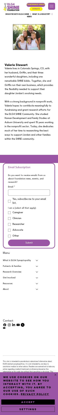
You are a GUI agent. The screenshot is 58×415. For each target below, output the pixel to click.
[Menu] (51, 6)
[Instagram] (9, 325)
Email (11, 187)
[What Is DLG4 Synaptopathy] (37, 260)
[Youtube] (18, 325)
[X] (22, 325)
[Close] (53, 377)
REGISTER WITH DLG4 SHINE (17, 14)
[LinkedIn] (13, 325)
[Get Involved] (37, 278)
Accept (28, 402)
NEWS (29, 16)
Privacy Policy (35, 394)
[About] (37, 289)
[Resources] (37, 284)
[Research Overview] (37, 272)
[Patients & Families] (37, 266)
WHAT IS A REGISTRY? (41, 14)
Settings (28, 409)
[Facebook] (5, 325)
